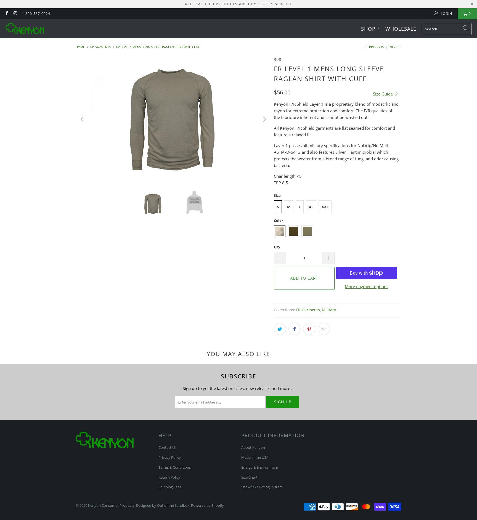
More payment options (366, 286)
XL (311, 206)
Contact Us (167, 447)
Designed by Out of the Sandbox (162, 505)
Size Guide (383, 94)
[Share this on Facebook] (294, 329)
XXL (325, 206)
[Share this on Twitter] (280, 329)
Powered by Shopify (207, 505)
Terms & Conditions (174, 467)
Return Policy (169, 477)
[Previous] (82, 119)
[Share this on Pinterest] (309, 329)
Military (329, 309)
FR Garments (308, 309)
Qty (277, 246)
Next (394, 47)
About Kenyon (253, 447)
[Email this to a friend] (324, 329)
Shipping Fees (169, 486)
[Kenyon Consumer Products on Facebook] (6, 13)
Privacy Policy (169, 457)
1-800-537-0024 (36, 13)
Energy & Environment (259, 467)
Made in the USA (254, 457)
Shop (369, 28)
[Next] (264, 119)
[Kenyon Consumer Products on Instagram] (15, 13)
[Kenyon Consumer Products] (25, 29)
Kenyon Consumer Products (111, 505)
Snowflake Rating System (262, 486)
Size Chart (249, 477)
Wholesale (400, 28)
